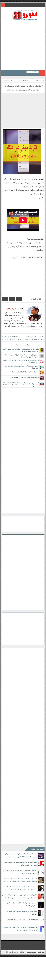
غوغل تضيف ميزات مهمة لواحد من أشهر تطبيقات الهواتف (22, 912)
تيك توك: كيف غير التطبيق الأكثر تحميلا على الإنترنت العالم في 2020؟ (21, 904)
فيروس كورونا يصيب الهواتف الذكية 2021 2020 (24, 377)
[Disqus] (23, 418)
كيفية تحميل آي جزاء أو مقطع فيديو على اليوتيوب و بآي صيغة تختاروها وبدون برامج (20, 863)
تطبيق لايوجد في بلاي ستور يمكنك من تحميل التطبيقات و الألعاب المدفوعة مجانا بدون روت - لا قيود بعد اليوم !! (19, 896)
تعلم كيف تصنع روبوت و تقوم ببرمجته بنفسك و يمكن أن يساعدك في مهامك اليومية (20, 871)
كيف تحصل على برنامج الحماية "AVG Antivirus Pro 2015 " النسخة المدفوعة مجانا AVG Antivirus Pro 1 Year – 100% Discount (21, 385)
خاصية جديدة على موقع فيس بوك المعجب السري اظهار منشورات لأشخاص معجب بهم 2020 (20, 929)
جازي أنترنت (17, 257)
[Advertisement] (23, 44)
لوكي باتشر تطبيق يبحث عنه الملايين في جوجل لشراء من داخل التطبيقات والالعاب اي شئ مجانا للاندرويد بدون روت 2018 (20, 880)
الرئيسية (41, 80)
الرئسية (36, 80)
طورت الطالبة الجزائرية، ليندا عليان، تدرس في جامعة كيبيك (25, 919)
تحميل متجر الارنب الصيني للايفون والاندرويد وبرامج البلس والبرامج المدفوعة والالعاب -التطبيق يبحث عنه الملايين (21, 888)
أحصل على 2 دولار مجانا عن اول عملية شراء (25, 371)
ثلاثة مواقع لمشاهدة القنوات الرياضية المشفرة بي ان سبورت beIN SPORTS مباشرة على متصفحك (21, 855)
